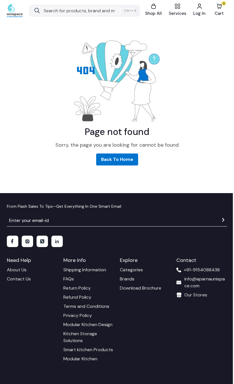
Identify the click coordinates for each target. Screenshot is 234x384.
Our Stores (195, 295)
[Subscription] (223, 221)
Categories (131, 270)
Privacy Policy (77, 315)
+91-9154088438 (202, 270)
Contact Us (19, 279)
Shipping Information (84, 270)
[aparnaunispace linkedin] (57, 241)
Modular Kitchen (80, 359)
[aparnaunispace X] (42, 241)
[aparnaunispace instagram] (27, 241)
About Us (17, 270)
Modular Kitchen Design (87, 325)
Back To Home (117, 159)
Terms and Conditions (86, 306)
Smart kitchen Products (88, 350)
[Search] (37, 10)
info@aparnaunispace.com (204, 282)
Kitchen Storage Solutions (80, 337)
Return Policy (77, 288)
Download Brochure (140, 288)
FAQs (68, 279)
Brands (127, 279)
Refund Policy (77, 297)
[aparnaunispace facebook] (12, 241)
